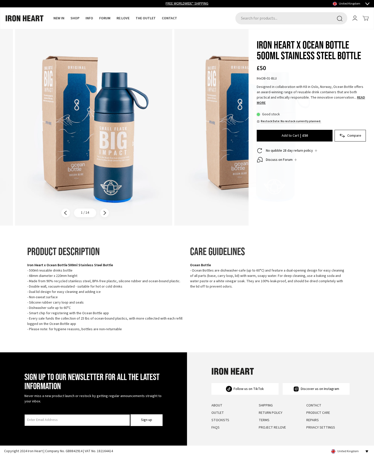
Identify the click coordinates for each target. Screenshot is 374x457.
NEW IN (58, 18)
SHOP (74, 18)
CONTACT (169, 18)
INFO (89, 18)
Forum (104, 18)
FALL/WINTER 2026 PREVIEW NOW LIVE (187, 3)
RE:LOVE (123, 18)
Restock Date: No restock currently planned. (291, 121)
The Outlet (146, 18)
